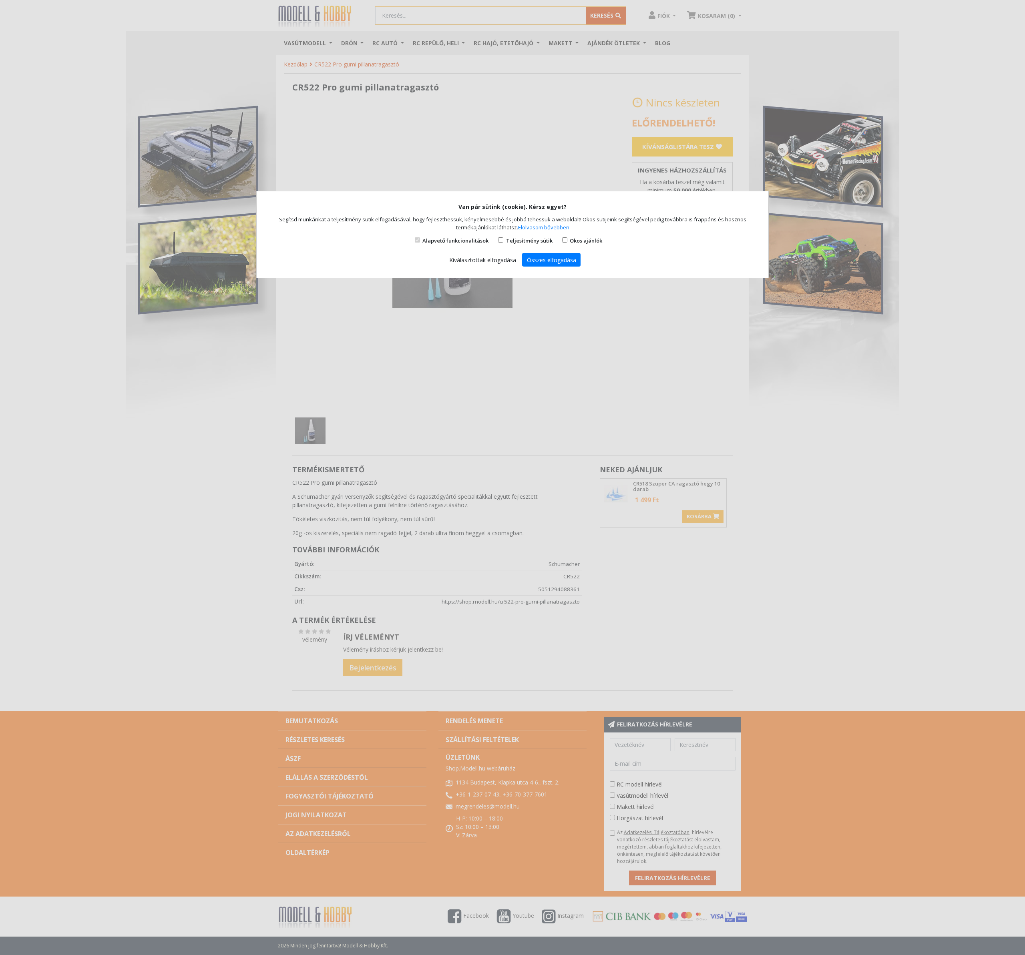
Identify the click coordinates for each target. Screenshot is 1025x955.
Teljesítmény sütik (529, 240)
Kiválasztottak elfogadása (482, 260)
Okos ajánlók (586, 240)
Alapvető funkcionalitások (455, 240)
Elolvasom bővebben (543, 227)
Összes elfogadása (551, 260)
